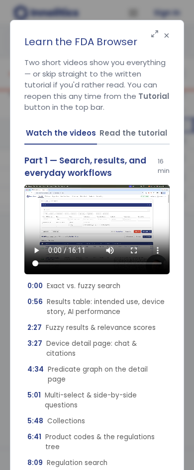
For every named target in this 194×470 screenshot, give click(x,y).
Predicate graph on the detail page (87, 374)
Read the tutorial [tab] (133, 133)
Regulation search (67, 463)
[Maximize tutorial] (155, 34)
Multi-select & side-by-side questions (82, 400)
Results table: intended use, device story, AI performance (96, 306)
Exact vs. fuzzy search (73, 286)
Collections (56, 421)
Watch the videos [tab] (61, 133)
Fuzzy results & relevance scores (91, 327)
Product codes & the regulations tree (91, 442)
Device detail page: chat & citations (82, 348)
